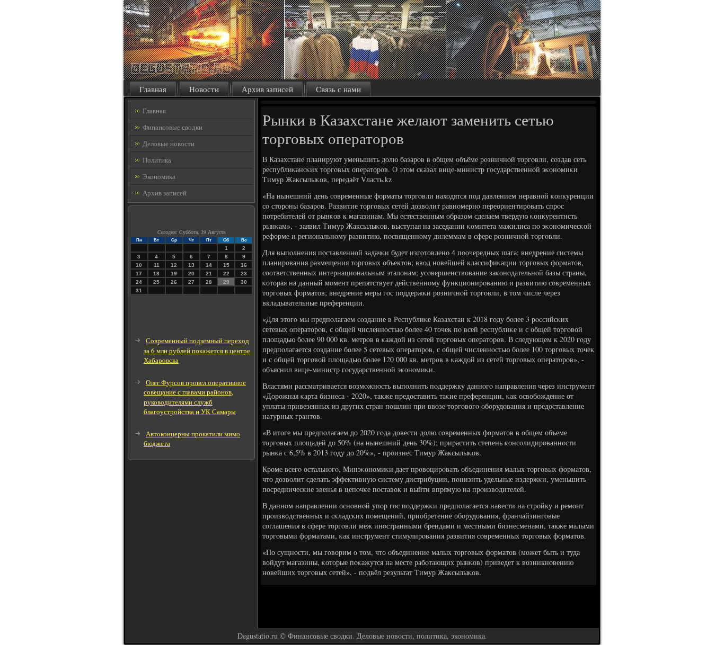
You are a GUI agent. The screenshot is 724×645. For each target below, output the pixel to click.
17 (139, 273)
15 (226, 265)
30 (244, 282)
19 (174, 273)
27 (191, 282)
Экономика (159, 176)
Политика (157, 160)
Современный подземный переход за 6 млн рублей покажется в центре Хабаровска (197, 350)
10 (139, 265)
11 (157, 265)
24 (139, 282)
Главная (152, 89)
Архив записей (267, 89)
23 (244, 273)
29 (226, 282)
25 (156, 282)
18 (156, 273)
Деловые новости (169, 143)
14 (209, 265)
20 (191, 273)
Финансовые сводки (172, 127)
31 (139, 290)
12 (174, 265)
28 (209, 282)
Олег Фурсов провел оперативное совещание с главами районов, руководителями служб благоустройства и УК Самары (195, 397)
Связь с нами (338, 89)
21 (209, 273)
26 (174, 282)
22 (226, 273)
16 (244, 265)
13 (191, 265)
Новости (204, 89)
